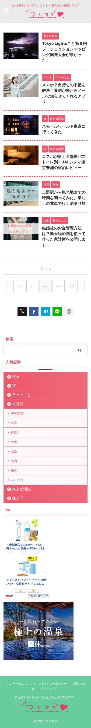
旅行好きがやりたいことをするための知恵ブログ (45, 697)
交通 (16, 376)
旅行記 (17, 403)
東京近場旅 (21, 489)
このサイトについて (19, 683)
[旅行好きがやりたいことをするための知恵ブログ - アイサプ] (45, 311)
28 (58, 286)
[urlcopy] (69, 311)
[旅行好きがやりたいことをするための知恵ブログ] (45, 16)
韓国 (14, 470)
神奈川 (16, 432)
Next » (46, 268)
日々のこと (21, 394)
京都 (14, 442)
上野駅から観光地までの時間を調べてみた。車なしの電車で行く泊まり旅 (64, 198)
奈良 (14, 423)
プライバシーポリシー (52, 683)
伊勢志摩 (17, 413)
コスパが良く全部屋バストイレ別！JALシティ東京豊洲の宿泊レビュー (64, 162)
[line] (57, 311)
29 (72, 286)
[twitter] (22, 311)
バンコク (17, 480)
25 (19, 286)
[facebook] (33, 311)
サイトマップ (48, 688)
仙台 (14, 461)
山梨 (14, 451)
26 (32, 286)
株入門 (17, 498)
